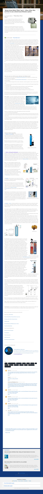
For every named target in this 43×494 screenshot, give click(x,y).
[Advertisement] (21, 440)
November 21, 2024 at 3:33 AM (14, 403)
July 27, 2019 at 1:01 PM (14, 370)
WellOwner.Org (6, 321)
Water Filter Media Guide (8, 325)
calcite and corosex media (19, 103)
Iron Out (17, 79)
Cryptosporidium (7, 188)
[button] (38, 10)
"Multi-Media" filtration (26, 256)
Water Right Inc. (6, 332)
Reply (9, 375)
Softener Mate (24, 79)
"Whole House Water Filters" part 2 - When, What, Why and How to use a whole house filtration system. (19, 11)
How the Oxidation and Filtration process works (11, 323)
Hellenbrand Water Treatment (8, 330)
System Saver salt (23, 77)
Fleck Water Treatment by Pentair (9, 339)
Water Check (11, 314)
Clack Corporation (7, 337)
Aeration (6, 203)
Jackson (9, 377)
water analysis (12, 43)
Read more (36, 459)
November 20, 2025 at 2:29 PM (15, 410)
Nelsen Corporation (7, 334)
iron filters (23, 363)
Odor (36, 363)
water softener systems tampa (12, 393)
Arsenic (6, 363)
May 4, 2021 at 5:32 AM (13, 377)
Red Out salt (19, 77)
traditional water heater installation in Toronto (17, 412)
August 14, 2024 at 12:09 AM (14, 396)
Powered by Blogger (22, 473)
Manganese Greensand (9, 134)
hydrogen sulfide (18, 363)
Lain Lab (9, 389)
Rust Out (20, 79)
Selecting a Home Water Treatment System (10, 319)
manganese (32, 363)
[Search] (39, 2)
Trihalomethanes (7, 174)
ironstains (28, 363)
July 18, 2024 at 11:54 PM (21, 382)
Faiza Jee (9, 370)
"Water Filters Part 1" (16, 37)
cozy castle (9, 410)
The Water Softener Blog (10, 2)
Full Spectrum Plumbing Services (13, 382)
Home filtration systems (11, 363)
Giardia (15, 187)
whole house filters (7, 366)
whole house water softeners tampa (13, 406)
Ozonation (6, 178)
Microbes (12, 187)
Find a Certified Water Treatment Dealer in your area (12, 316)
